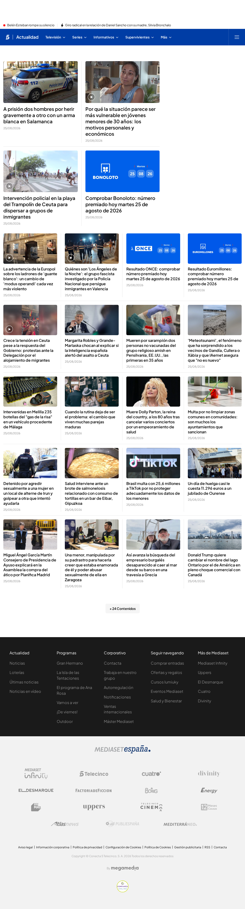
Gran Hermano (70, 663)
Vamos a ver (67, 702)
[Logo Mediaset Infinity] (36, 774)
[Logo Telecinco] (93, 774)
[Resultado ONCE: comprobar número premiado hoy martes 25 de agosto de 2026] (153, 248)
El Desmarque (210, 681)
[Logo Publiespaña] (122, 824)
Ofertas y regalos (166, 672)
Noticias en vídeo (25, 691)
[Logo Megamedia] (125, 868)
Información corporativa (52, 847)
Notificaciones (117, 696)
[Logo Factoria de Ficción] (94, 790)
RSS (207, 847)
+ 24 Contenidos (123, 608)
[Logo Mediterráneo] (180, 824)
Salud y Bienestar (166, 700)
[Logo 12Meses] (209, 807)
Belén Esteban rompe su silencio (31, 25)
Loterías (17, 672)
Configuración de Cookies (123, 847)
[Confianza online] (122, 890)
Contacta (112, 663)
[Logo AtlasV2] (65, 824)
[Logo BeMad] (36, 807)
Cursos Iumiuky (164, 681)
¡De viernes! (67, 711)
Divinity (204, 700)
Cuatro (204, 691)
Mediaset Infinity (213, 663)
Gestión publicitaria (187, 847)
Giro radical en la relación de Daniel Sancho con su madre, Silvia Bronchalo (118, 25)
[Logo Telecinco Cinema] (151, 807)
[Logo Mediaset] (122, 752)
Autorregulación (118, 687)
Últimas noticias (24, 681)
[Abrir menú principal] (236, 37)
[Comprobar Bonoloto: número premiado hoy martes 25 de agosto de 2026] (122, 171)
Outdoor (65, 721)
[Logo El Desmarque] (36, 790)
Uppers (204, 672)
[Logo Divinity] (209, 774)
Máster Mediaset (119, 721)
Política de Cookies (158, 847)
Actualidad (27, 37)
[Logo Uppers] (94, 807)
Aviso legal (25, 847)
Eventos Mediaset (167, 691)
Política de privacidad (87, 847)
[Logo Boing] (151, 790)
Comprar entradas (167, 663)
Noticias (17, 663)
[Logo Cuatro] (151, 774)
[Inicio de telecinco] (7, 37)
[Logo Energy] (209, 790)
